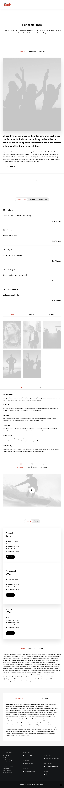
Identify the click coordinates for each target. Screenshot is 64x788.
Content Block (7, 764)
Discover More (10, 557)
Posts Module (6, 762)
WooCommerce (7, 757)
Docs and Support (30, 755)
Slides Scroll (6, 768)
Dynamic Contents (8, 766)
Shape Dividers (7, 770)
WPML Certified (7, 772)
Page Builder (6, 755)
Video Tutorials (29, 763)
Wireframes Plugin (8, 760)
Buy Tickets (56, 221)
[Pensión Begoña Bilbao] (7, 4)
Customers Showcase (52, 766)
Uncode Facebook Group (52, 758)
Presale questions (30, 771)
